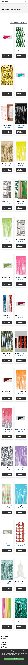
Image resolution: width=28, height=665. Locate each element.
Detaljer (18, 655)
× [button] (26, 650)
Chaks (2, 646)
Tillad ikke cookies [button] (14, 661)
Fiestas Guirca (4, 648)
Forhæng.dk (5, 2)
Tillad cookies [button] (14, 658)
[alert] (14, 657)
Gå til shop (7, 56)
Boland (3, 644)
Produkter (3, 638)
